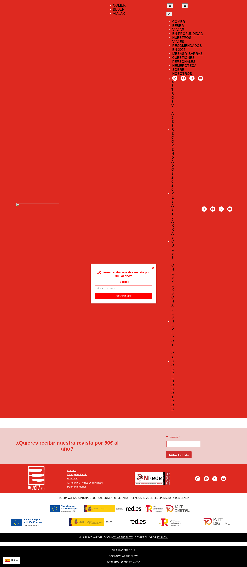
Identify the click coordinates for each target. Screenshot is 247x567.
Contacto (71, 470)
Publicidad (72, 478)
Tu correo (123, 282)
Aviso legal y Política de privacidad (85, 483)
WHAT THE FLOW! (123, 537)
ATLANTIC (162, 537)
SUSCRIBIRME (123, 296)
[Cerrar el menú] (169, 14)
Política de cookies (76, 487)
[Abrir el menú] (170, 5)
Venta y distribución (77, 474)
